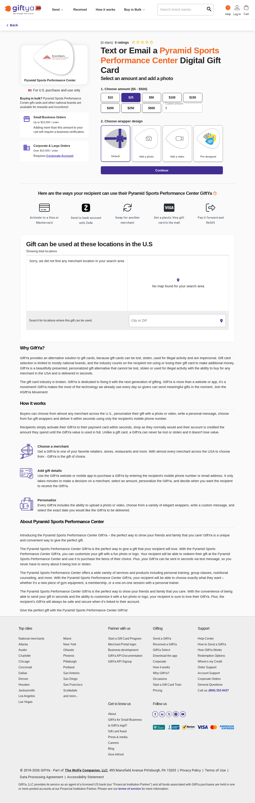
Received (80, 9)
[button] (127, 348)
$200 (110, 108)
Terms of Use (215, 770)
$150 (192, 97)
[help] (215, 193)
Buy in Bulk (132, 9)
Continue (161, 170)
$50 (151, 97)
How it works (105, 9)
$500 (151, 108)
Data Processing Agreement (41, 777)
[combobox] (173, 320)
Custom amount (174, 103)
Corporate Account (59, 155)
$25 (130, 97)
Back (14, 25)
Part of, (114, 770)
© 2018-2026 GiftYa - (36, 770)
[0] (246, 7)
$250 (131, 108)
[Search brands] (209, 9)
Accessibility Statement (85, 777)
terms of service (129, 788)
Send (56, 9)
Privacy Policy (190, 770)
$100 (172, 97)
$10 (110, 97)
